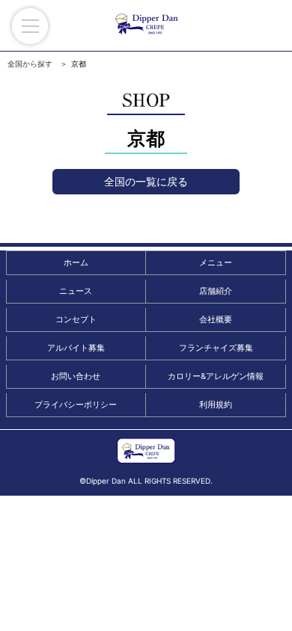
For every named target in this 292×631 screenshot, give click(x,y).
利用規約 (215, 404)
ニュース (75, 291)
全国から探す (29, 63)
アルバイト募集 (76, 347)
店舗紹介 (215, 291)
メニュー (215, 262)
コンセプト (76, 319)
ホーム (76, 262)
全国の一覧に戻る (146, 181)
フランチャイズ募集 (216, 347)
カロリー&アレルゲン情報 (216, 376)
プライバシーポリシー (75, 404)
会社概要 (215, 319)
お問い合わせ (75, 376)
